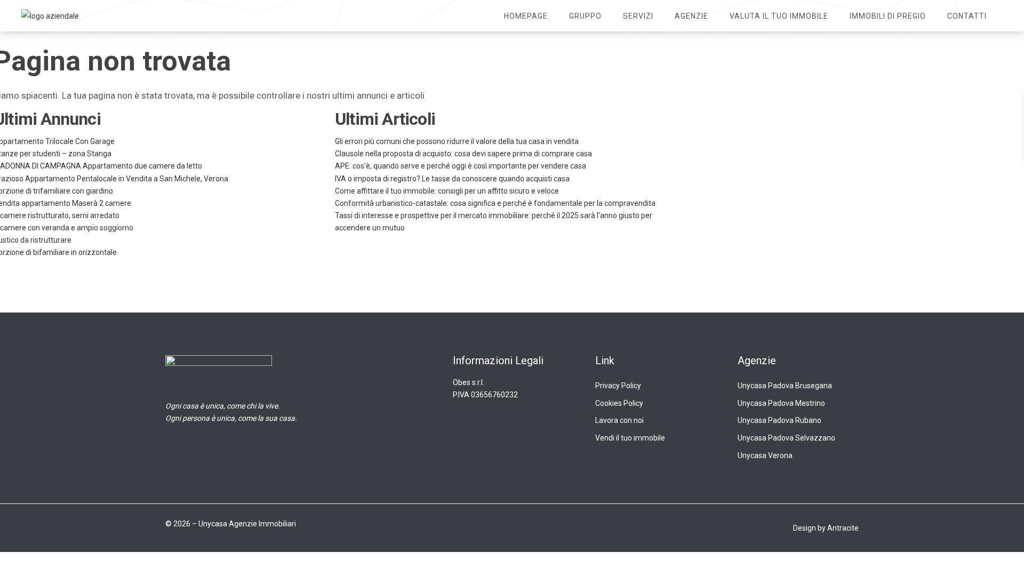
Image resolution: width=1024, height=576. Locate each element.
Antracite (843, 528)
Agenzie (691, 16)
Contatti (967, 16)
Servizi (638, 16)
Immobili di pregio (888, 16)
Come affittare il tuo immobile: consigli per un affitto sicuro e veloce (447, 191)
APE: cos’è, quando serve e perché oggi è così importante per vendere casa (460, 166)
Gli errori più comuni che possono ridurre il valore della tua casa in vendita (457, 141)
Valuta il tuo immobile (779, 16)
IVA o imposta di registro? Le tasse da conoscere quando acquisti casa (452, 178)
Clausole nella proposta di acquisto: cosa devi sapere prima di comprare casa (463, 153)
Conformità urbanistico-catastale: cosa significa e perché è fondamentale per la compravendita (495, 203)
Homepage (526, 16)
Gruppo (585, 16)
